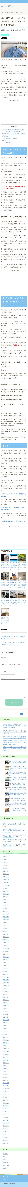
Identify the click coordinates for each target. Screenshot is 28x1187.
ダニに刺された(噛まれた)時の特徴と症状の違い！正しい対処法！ (17, 812)
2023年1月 (6, 979)
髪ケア (4, 1170)
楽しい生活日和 (7, 6)
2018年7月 (6, 1134)
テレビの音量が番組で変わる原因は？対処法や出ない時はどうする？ (5, 623)
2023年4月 (6, 970)
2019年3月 (6, 1111)
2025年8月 (6, 893)
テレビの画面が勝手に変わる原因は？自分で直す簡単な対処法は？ (17, 765)
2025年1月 (6, 913)
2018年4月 (6, 1142)
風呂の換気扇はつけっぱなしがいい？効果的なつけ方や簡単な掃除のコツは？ (22, 586)
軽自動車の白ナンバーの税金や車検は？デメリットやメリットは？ (22, 568)
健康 (4, 1159)
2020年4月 (6, 1073)
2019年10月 (6, 1091)
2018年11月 (6, 1122)
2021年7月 (6, 1030)
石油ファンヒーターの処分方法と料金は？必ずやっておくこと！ (22, 604)
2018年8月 (6, 1131)
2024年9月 (6, 925)
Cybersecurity (6, 834)
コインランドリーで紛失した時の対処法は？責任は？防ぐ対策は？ (5, 586)
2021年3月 (6, 1042)
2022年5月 (6, 1002)
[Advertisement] (14, 115)
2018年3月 (6, 1145)
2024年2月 (6, 945)
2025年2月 (6, 910)
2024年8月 (6, 927)
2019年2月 (6, 1113)
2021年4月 (6, 1039)
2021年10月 (6, 1022)
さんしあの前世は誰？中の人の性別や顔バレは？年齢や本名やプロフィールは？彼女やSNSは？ (14, 734)
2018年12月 (6, 1119)
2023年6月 (6, 965)
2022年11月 (6, 985)
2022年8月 (6, 993)
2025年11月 (6, 884)
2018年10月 (6, 1125)
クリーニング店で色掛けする (12, 134)
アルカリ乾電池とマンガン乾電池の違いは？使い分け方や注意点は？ (17, 807)
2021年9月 (6, 1025)
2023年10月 (6, 953)
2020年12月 (6, 1051)
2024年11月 (6, 919)
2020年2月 (6, 1079)
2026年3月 (6, 873)
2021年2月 (6, 1045)
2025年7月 (6, 896)
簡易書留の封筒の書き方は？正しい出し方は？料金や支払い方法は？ (17, 770)
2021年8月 (6, 1028)
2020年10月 (6, 1056)
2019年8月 (6, 1096)
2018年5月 (6, 1139)
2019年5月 (6, 1105)
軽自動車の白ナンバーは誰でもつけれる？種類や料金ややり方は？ (13, 568)
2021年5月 (6, 1036)
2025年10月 (6, 887)
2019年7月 (6, 1099)
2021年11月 (6, 1019)
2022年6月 (6, 999)
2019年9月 (6, 1093)
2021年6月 (6, 1033)
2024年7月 (6, 930)
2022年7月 (6, 996)
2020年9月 (6, 1059)
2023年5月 (6, 967)
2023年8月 (6, 959)
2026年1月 (6, 879)
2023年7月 (6, 962)
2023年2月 (6, 976)
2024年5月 (6, 936)
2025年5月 (6, 902)
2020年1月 (6, 1082)
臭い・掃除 (5, 37)
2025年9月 (6, 890)
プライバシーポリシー (9, 1179)
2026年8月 (6, 859)
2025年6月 (6, 899)
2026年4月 (6, 870)
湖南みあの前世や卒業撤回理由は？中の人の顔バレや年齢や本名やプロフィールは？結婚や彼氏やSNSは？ (14, 728)
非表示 (15, 128)
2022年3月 (6, 1008)
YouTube (5, 1156)
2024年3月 (6, 942)
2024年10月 (6, 922)
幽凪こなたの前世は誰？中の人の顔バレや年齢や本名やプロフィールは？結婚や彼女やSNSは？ (14, 751)
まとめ (4, 142)
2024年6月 (6, 933)
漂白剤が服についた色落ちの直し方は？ (13, 132)
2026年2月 (6, 876)
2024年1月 (6, 947)
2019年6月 (6, 1102)
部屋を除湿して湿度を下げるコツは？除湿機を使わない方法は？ (13, 586)
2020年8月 (6, 1062)
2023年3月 (6, 973)
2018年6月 (6, 1136)
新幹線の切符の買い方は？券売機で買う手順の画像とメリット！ (17, 797)
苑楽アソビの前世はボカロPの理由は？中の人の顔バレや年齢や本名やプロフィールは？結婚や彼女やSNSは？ (14, 744)
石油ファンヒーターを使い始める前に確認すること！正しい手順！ (13, 604)
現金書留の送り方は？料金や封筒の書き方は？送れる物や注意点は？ (17, 781)
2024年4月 (6, 939)
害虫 (4, 1161)
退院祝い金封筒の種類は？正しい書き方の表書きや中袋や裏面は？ (17, 791)
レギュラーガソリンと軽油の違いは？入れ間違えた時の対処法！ (5, 604)
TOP (8, 12)
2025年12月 (6, 882)
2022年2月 (6, 1010)
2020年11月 (6, 1053)
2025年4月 (6, 904)
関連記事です (8, 144)
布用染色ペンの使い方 (10, 140)
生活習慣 (5, 1164)
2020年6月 (6, 1068)
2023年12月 (6, 950)
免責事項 (5, 1181)
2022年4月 (6, 1005)
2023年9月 (6, 956)
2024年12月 (6, 916)
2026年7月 (6, 862)
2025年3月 (6, 907)
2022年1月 (6, 1013)
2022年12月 (6, 982)
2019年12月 (6, 1085)
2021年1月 (6, 1048)
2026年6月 (6, 864)
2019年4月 (6, 1108)
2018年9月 (6, 1128)
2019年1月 (6, 1116)
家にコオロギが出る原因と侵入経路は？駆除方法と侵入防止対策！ (17, 776)
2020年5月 (6, 1071)
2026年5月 (6, 867)
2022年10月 (6, 988)
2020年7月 (6, 1065)
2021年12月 (6, 1016)
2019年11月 (6, 1088)
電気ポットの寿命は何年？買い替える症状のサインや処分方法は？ (5, 568)
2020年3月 (6, 1076)
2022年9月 (6, 990)
